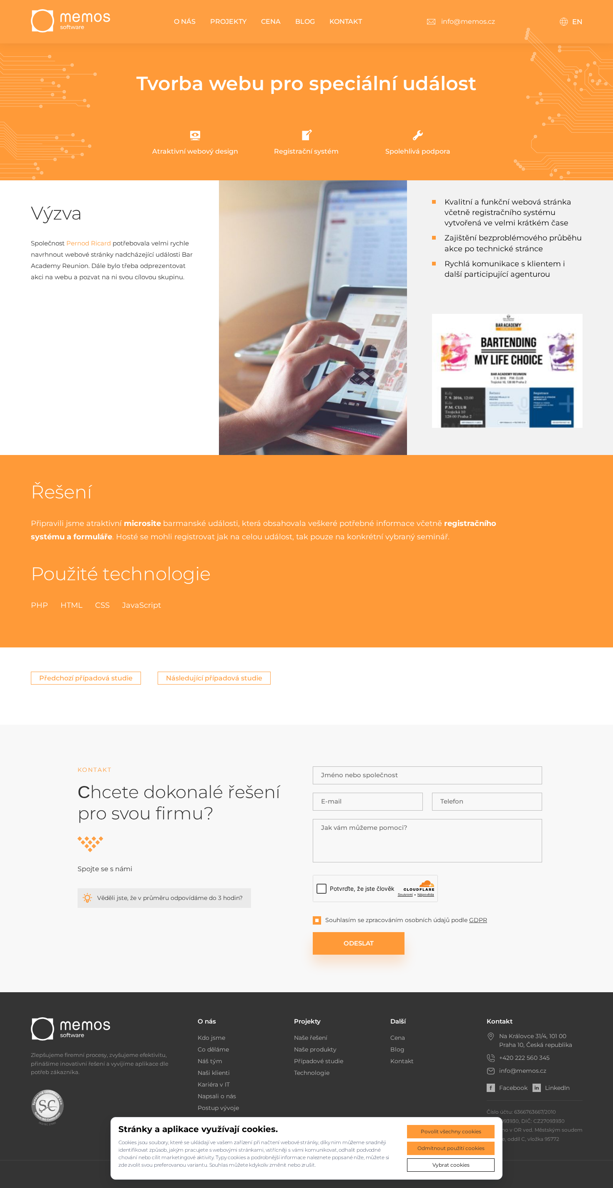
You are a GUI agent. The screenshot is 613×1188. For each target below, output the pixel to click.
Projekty (228, 21)
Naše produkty (315, 1049)
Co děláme (213, 1049)
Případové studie (318, 1061)
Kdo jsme (211, 1037)
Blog (305, 21)
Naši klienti (214, 1073)
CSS (102, 605)
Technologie (311, 1073)
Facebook (513, 1088)
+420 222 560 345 (524, 1058)
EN (577, 22)
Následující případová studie (214, 678)
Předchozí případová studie (86, 678)
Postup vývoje (218, 1108)
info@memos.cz (522, 1070)
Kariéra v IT (214, 1084)
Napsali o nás (217, 1096)
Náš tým (210, 1061)
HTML (71, 605)
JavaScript (141, 605)
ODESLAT (359, 943)
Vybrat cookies (451, 1165)
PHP (39, 605)
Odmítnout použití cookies (451, 1148)
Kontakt (345, 21)
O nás (185, 21)
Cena (271, 21)
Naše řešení (310, 1037)
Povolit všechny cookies (451, 1131)
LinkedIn (557, 1088)
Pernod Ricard (88, 243)
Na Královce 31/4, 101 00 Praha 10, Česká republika (535, 1040)
